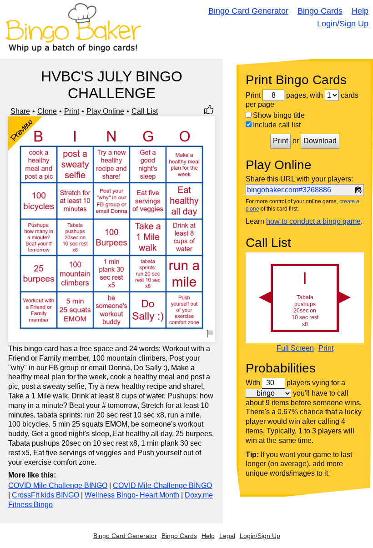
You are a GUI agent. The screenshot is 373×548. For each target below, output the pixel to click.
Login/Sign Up (342, 23)
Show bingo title (279, 115)
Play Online (105, 111)
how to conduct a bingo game (313, 221)
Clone (47, 111)
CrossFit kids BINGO (45, 495)
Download (320, 141)
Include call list (277, 125)
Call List (144, 111)
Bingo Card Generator (248, 10)
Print (71, 111)
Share (20, 111)
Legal (227, 536)
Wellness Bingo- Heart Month (132, 495)
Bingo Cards (320, 10)
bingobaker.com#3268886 (289, 190)
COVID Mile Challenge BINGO (57, 485)
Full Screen (295, 348)
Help (360, 10)
